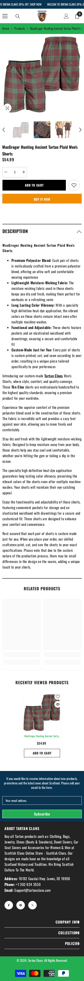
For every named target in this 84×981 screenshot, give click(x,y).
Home (5, 28)
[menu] (5, 16)
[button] (3, 129)
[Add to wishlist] (74, 185)
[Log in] (66, 16)
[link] (22, 654)
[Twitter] (32, 905)
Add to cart (34, 185)
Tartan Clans (35, 960)
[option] (42, 73)
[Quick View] (57, 704)
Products (19, 28)
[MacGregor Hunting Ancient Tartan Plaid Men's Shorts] (42, 712)
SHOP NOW (35, 4)
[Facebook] (8, 905)
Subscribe (42, 814)
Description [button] (15, 231)
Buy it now (42, 199)
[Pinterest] (20, 905)
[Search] (17, 16)
